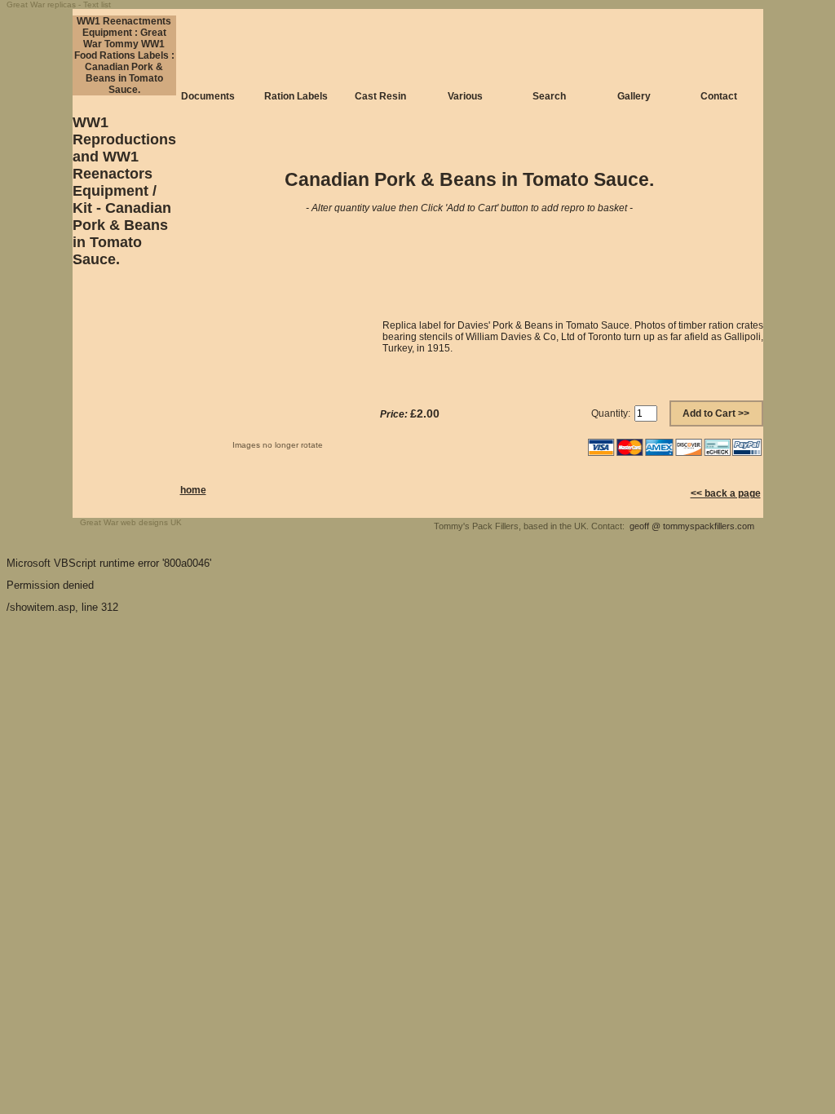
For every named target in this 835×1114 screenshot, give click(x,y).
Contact (718, 96)
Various (465, 96)
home (193, 490)
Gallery (634, 96)
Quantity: (610, 413)
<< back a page (726, 493)
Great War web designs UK (131, 522)
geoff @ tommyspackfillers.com (692, 526)
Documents (208, 96)
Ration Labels (296, 96)
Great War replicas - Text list (59, 4)
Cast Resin (380, 96)
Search (549, 96)
